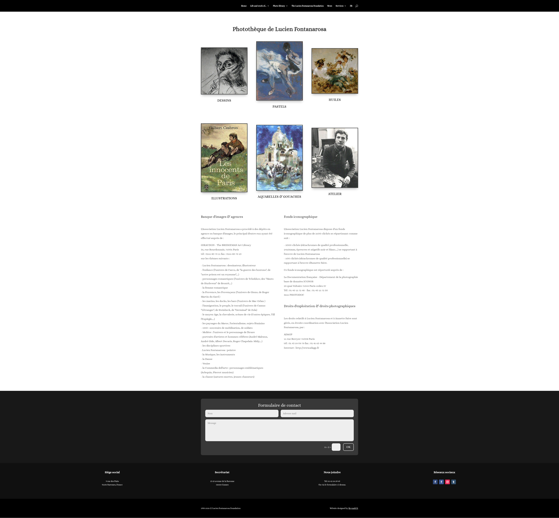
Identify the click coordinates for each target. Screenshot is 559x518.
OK (348, 447)
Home (244, 6)
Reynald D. (353, 508)
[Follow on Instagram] (447, 482)
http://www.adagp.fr (307, 347)
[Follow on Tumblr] (453, 482)
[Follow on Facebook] (435, 482)
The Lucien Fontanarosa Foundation (308, 6)
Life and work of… (258, 6)
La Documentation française (300, 277)
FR (351, 6)
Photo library (279, 6)
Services (339, 6)
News (329, 6)
